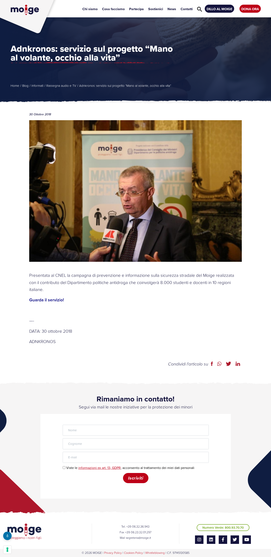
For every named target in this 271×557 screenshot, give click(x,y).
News (171, 9)
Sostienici (155, 9)
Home (15, 85)
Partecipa (136, 9)
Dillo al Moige (219, 9)
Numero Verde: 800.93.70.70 (223, 527)
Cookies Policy (133, 553)
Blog (25, 85)
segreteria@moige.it (138, 538)
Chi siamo (90, 9)
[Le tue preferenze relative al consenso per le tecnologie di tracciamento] (7, 550)
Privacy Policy (113, 553)
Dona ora (250, 9)
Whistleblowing (155, 553)
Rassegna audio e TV (61, 85)
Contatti (187, 9)
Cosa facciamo (113, 9)
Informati (37, 85)
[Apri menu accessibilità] (7, 536)
